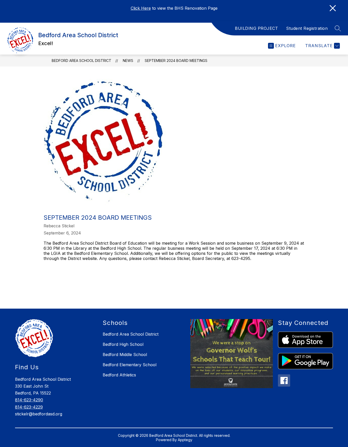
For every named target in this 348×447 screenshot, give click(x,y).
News (128, 60)
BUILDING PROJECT (256, 28)
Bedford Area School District (81, 60)
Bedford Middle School (125, 354)
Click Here (141, 8)
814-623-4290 (29, 399)
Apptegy (185, 440)
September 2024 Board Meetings (176, 60)
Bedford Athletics (119, 374)
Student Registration (307, 28)
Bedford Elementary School (129, 364)
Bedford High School (123, 344)
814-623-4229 (29, 407)
